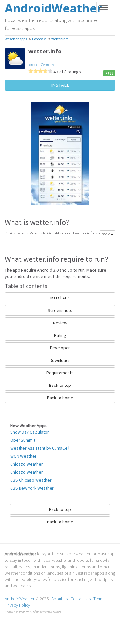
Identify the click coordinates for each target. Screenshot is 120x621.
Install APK (60, 298)
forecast (34, 64)
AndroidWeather (19, 598)
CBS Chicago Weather (31, 480)
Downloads (60, 360)
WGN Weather (23, 456)
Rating (60, 335)
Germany (47, 64)
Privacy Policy (17, 605)
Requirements (60, 373)
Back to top (60, 385)
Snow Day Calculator (29, 432)
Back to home (60, 398)
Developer (60, 348)
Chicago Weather (26, 464)
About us (60, 598)
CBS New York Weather (32, 488)
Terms (98, 598)
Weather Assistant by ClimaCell (39, 448)
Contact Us (80, 598)
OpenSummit (22, 440)
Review (60, 323)
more (106, 233)
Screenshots (60, 310)
